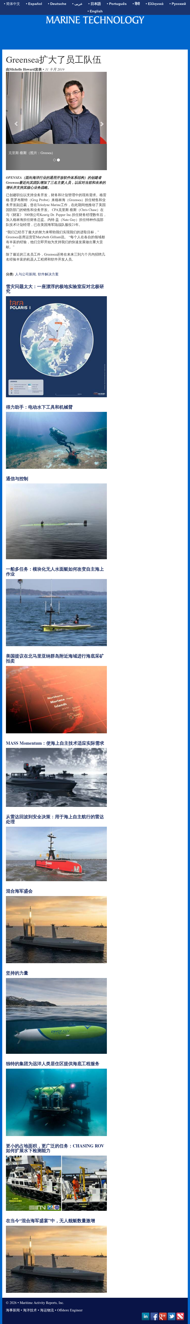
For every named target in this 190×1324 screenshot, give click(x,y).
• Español (34, 4)
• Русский (177, 4)
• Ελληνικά (155, 4)
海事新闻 (13, 1310)
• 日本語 (94, 4)
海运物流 (47, 1310)
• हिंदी (136, 4)
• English (95, 11)
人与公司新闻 (25, 274)
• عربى (77, 4)
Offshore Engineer (70, 1310)
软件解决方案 (48, 274)
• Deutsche (57, 4)
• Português (117, 4)
